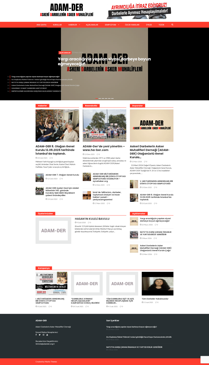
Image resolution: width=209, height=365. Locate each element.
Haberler (72, 25)
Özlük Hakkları (132, 25)
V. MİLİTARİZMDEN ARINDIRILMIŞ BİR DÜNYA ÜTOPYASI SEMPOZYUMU (156, 182)
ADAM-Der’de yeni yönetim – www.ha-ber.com (104, 148)
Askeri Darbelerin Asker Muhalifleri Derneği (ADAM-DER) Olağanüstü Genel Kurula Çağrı (45, 85)
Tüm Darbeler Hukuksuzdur (155, 298)
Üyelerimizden (45, 242)
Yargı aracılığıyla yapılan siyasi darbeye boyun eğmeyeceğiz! (104, 61)
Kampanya (78, 294)
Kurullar (57, 25)
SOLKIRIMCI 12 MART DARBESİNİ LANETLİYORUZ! (29, 88)
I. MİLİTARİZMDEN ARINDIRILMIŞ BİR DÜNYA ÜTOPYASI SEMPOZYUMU (50, 300)
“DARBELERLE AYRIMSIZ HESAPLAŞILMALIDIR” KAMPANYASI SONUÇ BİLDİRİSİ (85, 300)
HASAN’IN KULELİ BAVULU (92, 219)
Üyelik (149, 25)
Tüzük (161, 25)
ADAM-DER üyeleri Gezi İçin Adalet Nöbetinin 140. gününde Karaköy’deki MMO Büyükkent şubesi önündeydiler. (62, 192)
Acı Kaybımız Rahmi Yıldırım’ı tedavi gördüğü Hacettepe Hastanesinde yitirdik (41, 79)
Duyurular (43, 140)
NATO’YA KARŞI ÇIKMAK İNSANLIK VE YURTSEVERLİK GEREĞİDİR (34, 82)
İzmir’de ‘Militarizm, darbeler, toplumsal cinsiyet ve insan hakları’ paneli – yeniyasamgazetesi (107, 196)
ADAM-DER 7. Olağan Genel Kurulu (62, 174)
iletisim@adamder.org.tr (45, 344)
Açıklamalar (92, 25)
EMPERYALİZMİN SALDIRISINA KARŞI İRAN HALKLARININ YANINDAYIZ (36, 91)
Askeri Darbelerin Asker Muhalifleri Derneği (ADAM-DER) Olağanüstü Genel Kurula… (149, 151)
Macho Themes (51, 362)
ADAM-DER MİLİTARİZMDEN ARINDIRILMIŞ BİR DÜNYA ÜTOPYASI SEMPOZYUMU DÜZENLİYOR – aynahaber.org (109, 178)
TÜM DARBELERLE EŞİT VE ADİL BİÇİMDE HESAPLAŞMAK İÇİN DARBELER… (120, 300)
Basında (89, 140)
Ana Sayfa (41, 25)
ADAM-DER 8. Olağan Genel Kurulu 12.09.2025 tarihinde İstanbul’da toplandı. (55, 150)
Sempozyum (110, 25)
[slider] (104, 64)
